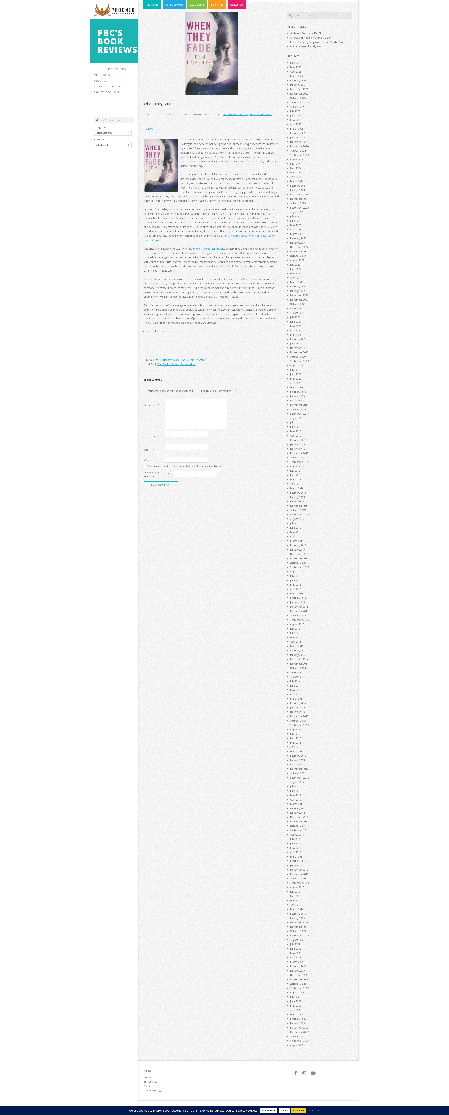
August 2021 (297, 312)
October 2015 (298, 615)
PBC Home (152, 4)
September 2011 (299, 830)
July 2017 (295, 523)
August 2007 (297, 1045)
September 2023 (299, 207)
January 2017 (297, 549)
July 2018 (295, 470)
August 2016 (297, 571)
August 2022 (297, 260)
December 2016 (299, 554)
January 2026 (297, 84)
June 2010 (295, 896)
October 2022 (298, 255)
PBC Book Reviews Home (111, 69)
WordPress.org (152, 1090)
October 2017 (298, 510)
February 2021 (298, 339)
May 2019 (295, 431)
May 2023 (295, 225)
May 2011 (295, 847)
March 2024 (297, 181)
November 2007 (299, 1032)
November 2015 (299, 611)
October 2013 (298, 720)
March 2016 (297, 593)
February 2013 (298, 755)
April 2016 (295, 589)
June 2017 (295, 527)
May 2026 (295, 67)
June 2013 (295, 738)
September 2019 (299, 413)
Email (149, 449)
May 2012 (295, 795)
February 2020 (298, 391)
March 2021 (297, 334)
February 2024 (298, 185)
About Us (100, 80)
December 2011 (299, 817)
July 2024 (295, 163)
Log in (147, 1077)
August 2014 (297, 676)
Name (149, 437)
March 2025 (297, 128)
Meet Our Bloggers (108, 74)
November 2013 (299, 716)
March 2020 (297, 387)
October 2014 (298, 668)
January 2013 (297, 760)
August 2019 (297, 418)
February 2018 (298, 492)
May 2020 (295, 378)
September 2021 (299, 308)
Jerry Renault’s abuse (235, 235)
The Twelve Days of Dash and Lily (176, 364)
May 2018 (295, 479)
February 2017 (298, 545)
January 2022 (297, 291)
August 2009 (297, 940)
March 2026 (297, 76)
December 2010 (299, 869)
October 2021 (298, 304)
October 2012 (298, 773)
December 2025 (299, 89)
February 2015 (298, 650)
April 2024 (295, 177)
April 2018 (295, 483)
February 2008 (298, 1018)
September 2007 (299, 1040)
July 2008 (295, 997)
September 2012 (299, 777)
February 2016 (298, 598)
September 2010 (299, 883)
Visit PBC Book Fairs (108, 86)
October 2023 (298, 203)
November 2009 (299, 926)
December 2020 (299, 348)
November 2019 (299, 405)
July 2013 (295, 733)
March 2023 (297, 234)
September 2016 (299, 567)
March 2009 (297, 961)
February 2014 (298, 703)
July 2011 (295, 839)
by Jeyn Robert (206, 248)
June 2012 (295, 790)
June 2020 (295, 374)
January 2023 (297, 242)
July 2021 (295, 317)
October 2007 (298, 1036)
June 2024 (295, 168)
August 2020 (297, 365)
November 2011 (299, 821)
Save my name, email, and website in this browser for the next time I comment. (186, 465)
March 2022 (297, 282)
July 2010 (295, 891)
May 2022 (295, 273)
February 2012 (298, 808)
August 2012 (297, 782)
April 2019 (295, 435)
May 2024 (295, 172)
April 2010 (295, 904)
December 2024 (299, 141)
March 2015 (297, 646)
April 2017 (295, 536)
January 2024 (297, 190)
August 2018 (297, 466)
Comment (151, 405)
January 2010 (297, 918)
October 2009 (298, 931)
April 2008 (295, 1010)
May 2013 (295, 742)
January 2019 (297, 444)
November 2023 (299, 198)
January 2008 (297, 1023)
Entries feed (150, 1081)
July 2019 (295, 422)
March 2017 (297, 541)
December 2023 (299, 194)
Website (148, 459)
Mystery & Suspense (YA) (236, 114)
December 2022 (299, 247)
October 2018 (298, 457)
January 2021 (297, 343)
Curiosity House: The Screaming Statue (184, 359)
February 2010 (298, 913)
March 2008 (297, 1014)
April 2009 (295, 957)
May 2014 (295, 690)
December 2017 (299, 501)
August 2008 (297, 992)
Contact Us (236, 4)
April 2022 (295, 277)
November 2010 (299, 874)
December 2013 (299, 712)
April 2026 (295, 71)
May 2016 (295, 584)
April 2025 (295, 124)
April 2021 (295, 330)
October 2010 (298, 878)
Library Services (174, 4)
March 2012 (297, 804)
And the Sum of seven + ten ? (151, 474)
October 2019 (298, 409)
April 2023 (295, 229)
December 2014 (299, 659)
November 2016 (299, 558)
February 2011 (298, 861)
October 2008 (298, 983)
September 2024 (299, 155)
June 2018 (295, 475)
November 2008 (299, 979)
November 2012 (299, 769)
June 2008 (295, 1001)
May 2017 (295, 532)
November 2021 (299, 299)
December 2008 (299, 975)
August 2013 (297, 729)
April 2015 (295, 641)
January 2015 (297, 655)
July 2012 (295, 786)
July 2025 (295, 111)
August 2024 (297, 159)
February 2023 (298, 238)
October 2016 (298, 562)
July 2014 (295, 681)
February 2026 (298, 80)
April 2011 (295, 852)
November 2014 (299, 663)
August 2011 (297, 834)
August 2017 (297, 519)
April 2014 (295, 694)
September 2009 (299, 935)
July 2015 (295, 628)
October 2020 (298, 356)
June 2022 (295, 269)
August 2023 (297, 212)
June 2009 (295, 948)
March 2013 (297, 751)
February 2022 (298, 286)
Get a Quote (197, 4)
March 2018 (297, 488)
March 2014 (297, 698)
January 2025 (297, 137)
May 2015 (295, 637)
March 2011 (297, 856)
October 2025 (298, 98)
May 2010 (295, 900)
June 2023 (295, 220)
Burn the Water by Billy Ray (305, 46)
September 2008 (299, 988)
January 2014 (297, 707)
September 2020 (299, 361)
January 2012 (297, 812)
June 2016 (295, 580)
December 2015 (299, 606)
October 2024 (298, 150)
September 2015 (299, 619)
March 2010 (297, 909)
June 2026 (295, 63)
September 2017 (299, 514)
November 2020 (299, 352)
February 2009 (298, 966)
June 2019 (295, 426)
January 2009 (297, 970)
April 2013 (295, 747)
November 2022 (299, 251)
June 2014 (295, 685)
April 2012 (295, 799)
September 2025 (299, 102)
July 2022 (295, 264)
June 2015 (295, 633)
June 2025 (295, 115)
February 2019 (298, 440)
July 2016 (295, 576)
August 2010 (297, 887)
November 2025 (299, 93)
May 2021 (295, 326)
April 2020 (295, 383)
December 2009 (299, 922)
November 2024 (299, 146)
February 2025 (298, 133)
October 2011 (298, 826)
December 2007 (299, 1027)
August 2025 (297, 106)
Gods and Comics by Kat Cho (306, 33)
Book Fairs (217, 4)
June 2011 (295, 843)
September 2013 (299, 725)
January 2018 (297, 497)
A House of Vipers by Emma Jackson (310, 37)
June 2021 (295, 321)
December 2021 (299, 295)
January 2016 (297, 602)
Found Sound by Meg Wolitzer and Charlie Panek (317, 42)
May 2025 (295, 120)
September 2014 (299, 672)
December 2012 (299, 764)
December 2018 (299, 448)
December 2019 (299, 400)
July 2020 (295, 369)
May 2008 (295, 1005)
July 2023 (295, 216)
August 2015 (297, 624)
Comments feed (153, 1086)
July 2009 (295, 944)
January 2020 (297, 396)
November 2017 (299, 505)
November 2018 (299, 453)
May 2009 (295, 953)
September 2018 (299, 462)
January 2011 (297, 865)
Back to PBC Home (107, 92)
